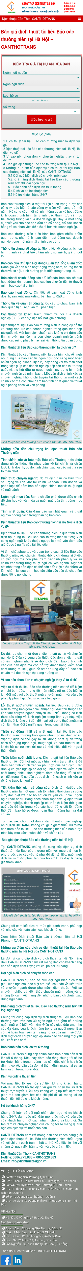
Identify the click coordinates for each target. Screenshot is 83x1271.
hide (48, 134)
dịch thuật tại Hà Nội (58, 958)
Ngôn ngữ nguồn (15, 73)
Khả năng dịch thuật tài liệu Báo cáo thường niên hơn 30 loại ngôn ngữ (44, 181)
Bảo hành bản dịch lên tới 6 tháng (34, 187)
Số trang (9, 107)
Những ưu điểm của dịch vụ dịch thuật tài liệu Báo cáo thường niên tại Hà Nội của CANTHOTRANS (41, 170)
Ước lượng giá (41, 119)
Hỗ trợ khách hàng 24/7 (27, 195)
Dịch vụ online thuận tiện (28, 191)
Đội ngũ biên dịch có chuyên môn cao (37, 175)
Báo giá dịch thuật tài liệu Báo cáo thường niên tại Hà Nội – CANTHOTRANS (37, 39)
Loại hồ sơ (10, 95)
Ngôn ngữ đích (13, 84)
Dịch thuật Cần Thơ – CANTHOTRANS (28, 1153)
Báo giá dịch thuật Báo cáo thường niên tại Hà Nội (40, 164)
